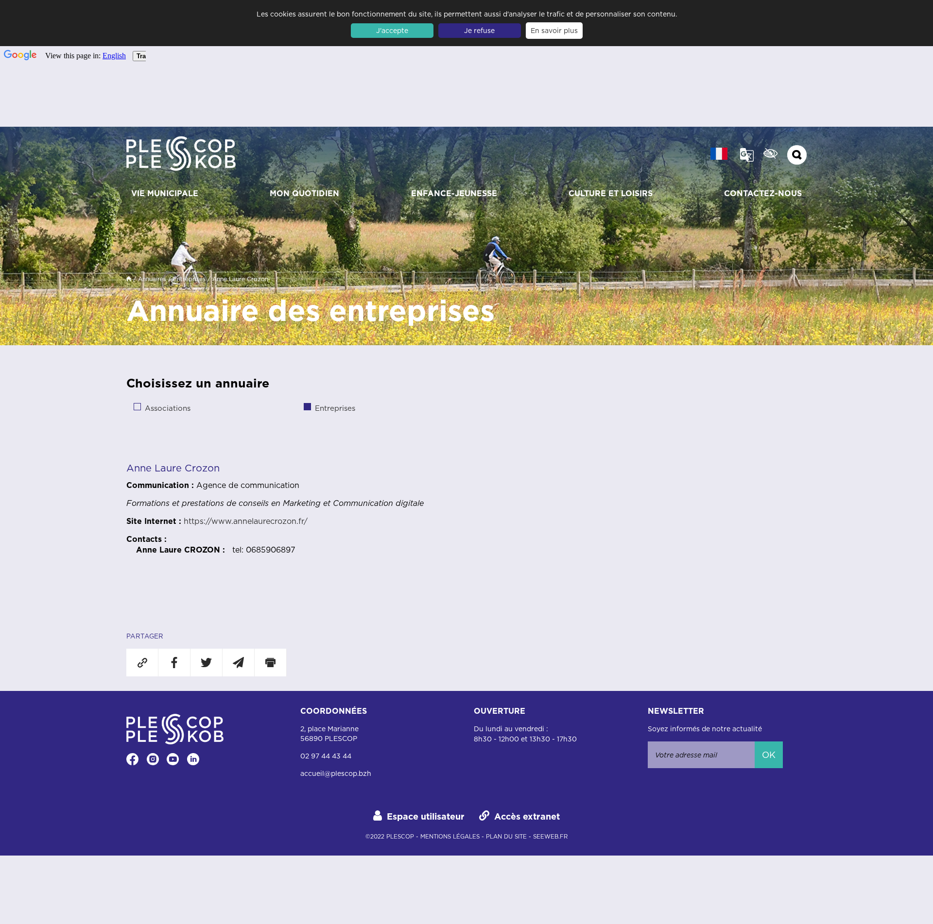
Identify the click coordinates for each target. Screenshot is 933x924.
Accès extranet (527, 816)
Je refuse (479, 30)
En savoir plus (554, 30)
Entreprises (189, 279)
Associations (167, 408)
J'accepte (392, 30)
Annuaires (152, 279)
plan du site (506, 836)
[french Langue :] (719, 153)
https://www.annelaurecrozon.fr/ (246, 521)
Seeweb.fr (550, 836)
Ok (769, 755)
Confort (770, 153)
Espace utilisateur (426, 816)
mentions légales (450, 836)
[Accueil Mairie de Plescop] (181, 155)
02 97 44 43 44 (325, 756)
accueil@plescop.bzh (335, 773)
